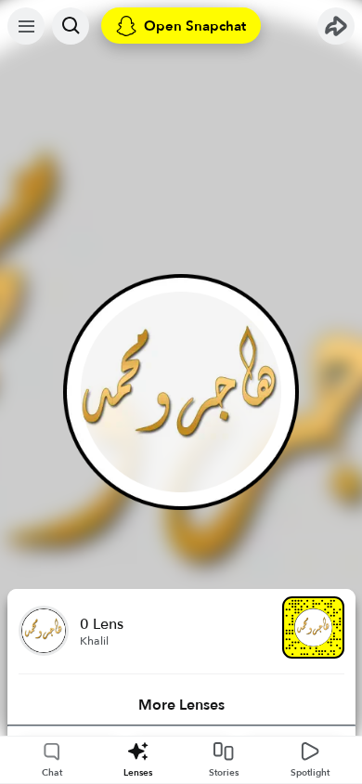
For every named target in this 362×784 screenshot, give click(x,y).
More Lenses (181, 705)
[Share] (336, 26)
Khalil (94, 641)
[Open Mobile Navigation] (26, 26)
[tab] (181, 705)
